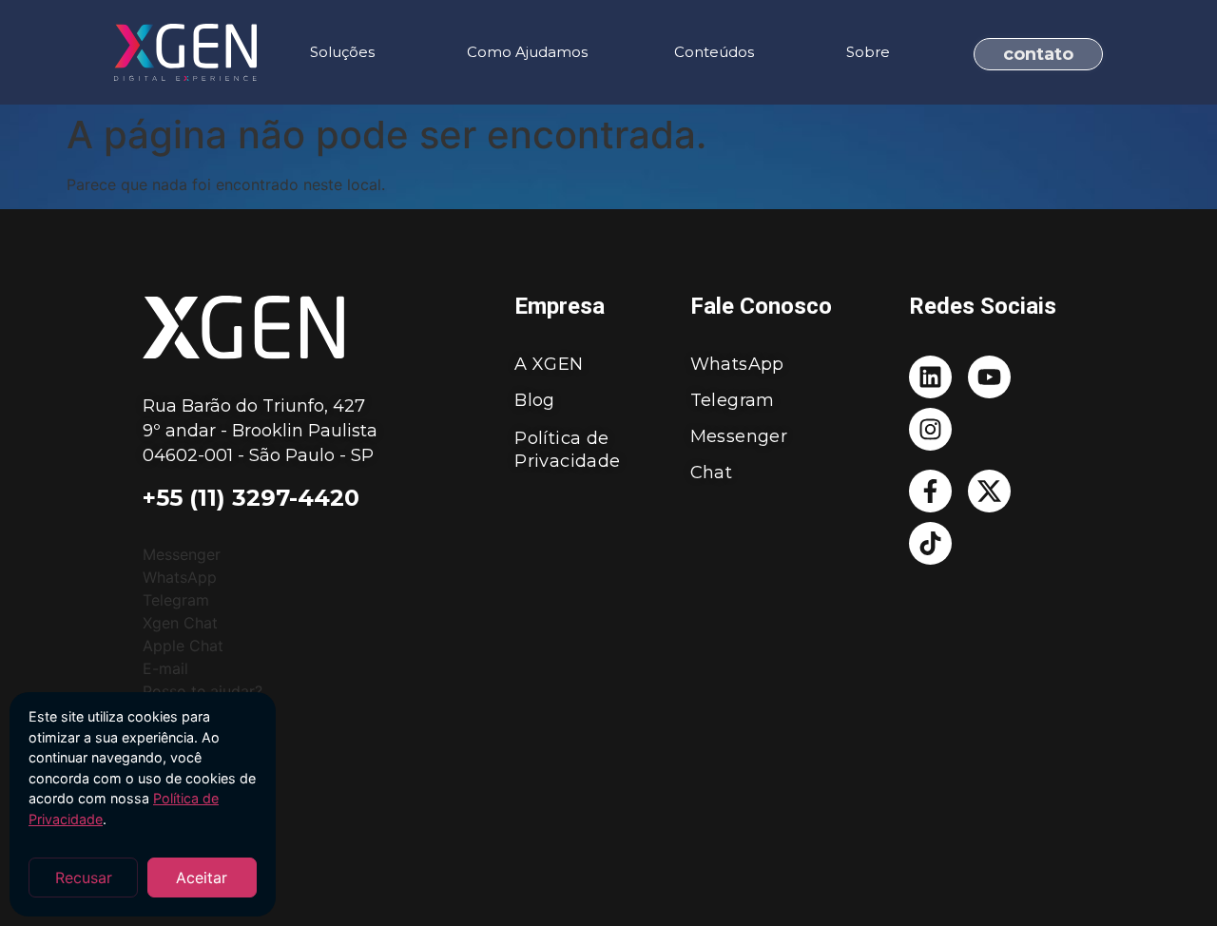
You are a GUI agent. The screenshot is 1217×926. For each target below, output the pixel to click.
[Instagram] (930, 429)
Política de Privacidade (567, 449)
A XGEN (548, 364)
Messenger (739, 436)
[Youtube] (989, 377)
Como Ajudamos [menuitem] (527, 52)
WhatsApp (737, 364)
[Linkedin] (930, 377)
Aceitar (201, 877)
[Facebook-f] (930, 491)
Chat (711, 472)
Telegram (732, 400)
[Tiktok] (930, 543)
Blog (534, 400)
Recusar (83, 877)
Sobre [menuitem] (868, 52)
